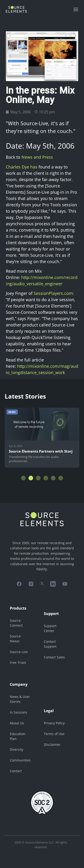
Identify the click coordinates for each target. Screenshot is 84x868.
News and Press (37, 157)
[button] (23, 478)
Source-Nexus (16, 638)
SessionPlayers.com (53, 293)
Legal (49, 710)
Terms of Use (54, 734)
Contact (16, 771)
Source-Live (19, 652)
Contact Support (50, 644)
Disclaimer (52, 744)
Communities (20, 760)
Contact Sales (54, 657)
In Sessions (18, 712)
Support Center (50, 628)
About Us (17, 723)
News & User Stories (20, 699)
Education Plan (17, 736)
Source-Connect (16, 623)
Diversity (16, 749)
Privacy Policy (54, 723)
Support (51, 613)
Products (18, 608)
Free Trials (18, 662)
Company (19, 684)
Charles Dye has (21, 167)
